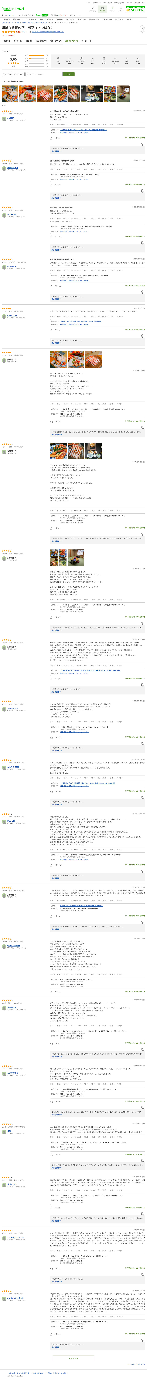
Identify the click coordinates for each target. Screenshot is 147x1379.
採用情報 (49, 1373)
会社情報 (11, 1373)
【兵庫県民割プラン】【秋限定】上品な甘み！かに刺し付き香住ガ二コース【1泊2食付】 (87, 783)
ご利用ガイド (97, 3)
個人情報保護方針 (23, 1373)
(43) (71, 41)
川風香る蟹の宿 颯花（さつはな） (28, 27)
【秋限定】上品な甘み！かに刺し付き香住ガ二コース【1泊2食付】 (81, 322)
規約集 (56, 1373)
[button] (10, 93)
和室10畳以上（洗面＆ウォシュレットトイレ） (74, 133)
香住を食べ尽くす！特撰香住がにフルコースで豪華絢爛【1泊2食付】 (81, 906)
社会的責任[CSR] (38, 1373)
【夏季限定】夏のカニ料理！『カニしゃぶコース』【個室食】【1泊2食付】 (83, 130)
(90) (41, 41)
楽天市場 (129, 3)
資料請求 (64, 1373)
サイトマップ (107, 3)
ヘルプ (88, 3)
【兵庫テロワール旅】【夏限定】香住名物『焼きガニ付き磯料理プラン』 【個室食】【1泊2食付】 (90, 670)
